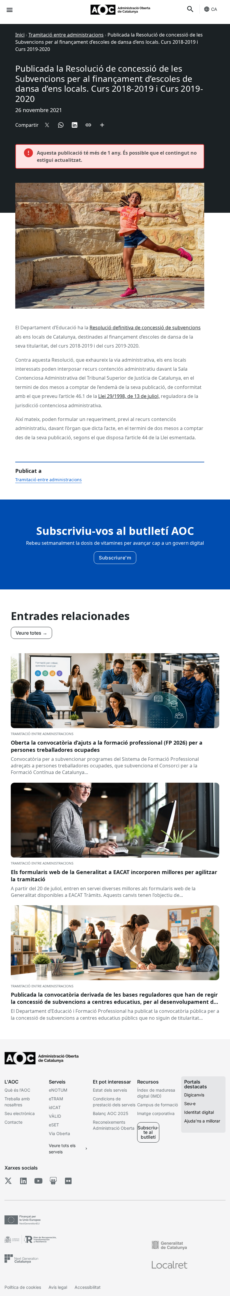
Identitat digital (199, 1112)
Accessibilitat (88, 1287)
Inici (20, 34)
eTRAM (56, 1098)
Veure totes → (31, 633)
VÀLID (55, 1116)
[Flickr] (68, 1180)
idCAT (55, 1107)
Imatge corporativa (156, 1113)
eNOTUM (58, 1090)
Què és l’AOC (17, 1090)
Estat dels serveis (110, 1090)
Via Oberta (59, 1133)
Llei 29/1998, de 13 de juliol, (129, 396)
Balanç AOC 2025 (110, 1113)
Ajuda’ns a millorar (202, 1120)
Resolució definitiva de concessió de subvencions (145, 327)
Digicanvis (194, 1094)
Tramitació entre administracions (66, 34)
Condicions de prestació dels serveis (114, 1101)
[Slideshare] (53, 1180)
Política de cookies (22, 1287)
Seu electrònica (19, 1113)
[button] (9, 9)
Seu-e (190, 1103)
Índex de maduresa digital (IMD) (156, 1093)
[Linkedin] (23, 1180)
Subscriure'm (115, 558)
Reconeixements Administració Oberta (113, 1125)
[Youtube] (38, 1180)
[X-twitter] (8, 1180)
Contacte (13, 1122)
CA (214, 9)
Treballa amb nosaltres (17, 1101)
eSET (54, 1124)
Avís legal (58, 1287)
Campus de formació (157, 1104)
